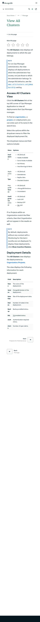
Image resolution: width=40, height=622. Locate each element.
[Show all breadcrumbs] (18, 15)
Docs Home (11, 15)
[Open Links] (36, 3)
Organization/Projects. (16, 262)
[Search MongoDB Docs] (29, 9)
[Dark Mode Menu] (35, 9)
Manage (25, 15)
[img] (8, 45)
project (10, 120)
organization (20, 117)
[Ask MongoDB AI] (32, 9)
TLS (14, 315)
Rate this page (11, 40)
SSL (18, 205)
